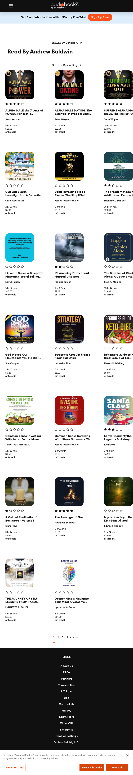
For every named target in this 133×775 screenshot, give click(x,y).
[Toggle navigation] (11, 5)
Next (71, 637)
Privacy (66, 710)
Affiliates (67, 691)
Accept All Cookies (91, 767)
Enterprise (66, 729)
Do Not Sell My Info (66, 742)
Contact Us (66, 704)
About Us (66, 666)
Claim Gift (66, 723)
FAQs (66, 672)
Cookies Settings (66, 736)
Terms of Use (66, 685)
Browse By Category (65, 43)
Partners (66, 678)
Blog (66, 697)
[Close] (127, 755)
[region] (66, 762)
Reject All (117, 767)
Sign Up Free (100, 17)
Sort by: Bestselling (65, 65)
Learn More (66, 716)
